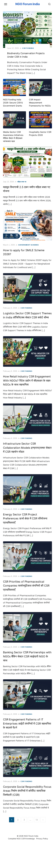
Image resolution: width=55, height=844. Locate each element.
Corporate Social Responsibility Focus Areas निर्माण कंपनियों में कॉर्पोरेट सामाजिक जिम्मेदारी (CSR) (27, 790)
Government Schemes (28, 245)
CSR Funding (28, 48)
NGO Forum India (27, 4)
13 (37, 819)
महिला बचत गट (21, 182)
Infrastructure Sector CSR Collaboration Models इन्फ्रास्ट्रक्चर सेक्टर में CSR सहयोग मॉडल (27, 447)
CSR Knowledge (28, 838)
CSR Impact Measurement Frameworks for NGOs (40, 102)
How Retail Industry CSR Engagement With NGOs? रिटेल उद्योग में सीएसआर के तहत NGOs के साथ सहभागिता (27, 380)
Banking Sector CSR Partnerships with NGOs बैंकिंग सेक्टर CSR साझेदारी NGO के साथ (27, 656)
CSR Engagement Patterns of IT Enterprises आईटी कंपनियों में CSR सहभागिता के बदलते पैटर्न (27, 723)
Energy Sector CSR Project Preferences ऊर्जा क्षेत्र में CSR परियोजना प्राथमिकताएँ (25, 518)
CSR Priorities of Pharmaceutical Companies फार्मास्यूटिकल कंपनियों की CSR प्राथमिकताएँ (26, 585)
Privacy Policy (42, 838)
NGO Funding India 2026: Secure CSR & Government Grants (13, 102)
